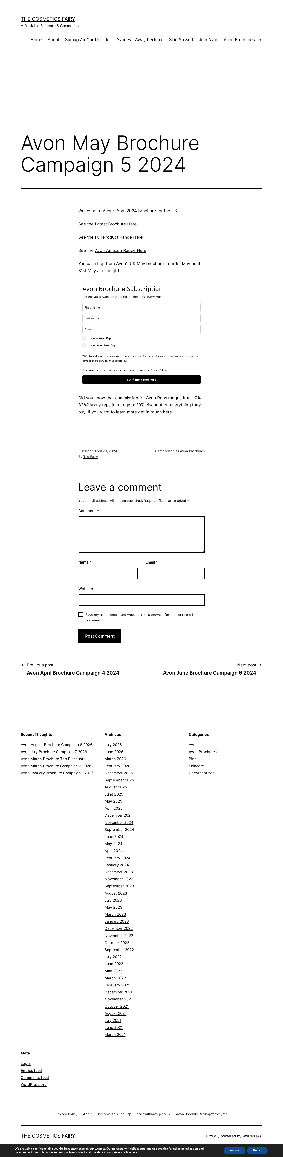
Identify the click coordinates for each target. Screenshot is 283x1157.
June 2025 (114, 794)
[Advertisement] (141, 95)
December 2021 (118, 992)
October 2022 (117, 942)
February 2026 (117, 766)
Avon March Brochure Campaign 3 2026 (56, 766)
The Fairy (90, 457)
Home (36, 39)
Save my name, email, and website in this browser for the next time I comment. (139, 617)
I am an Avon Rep (100, 338)
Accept (234, 1150)
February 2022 (117, 985)
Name (85, 562)
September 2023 (119, 886)
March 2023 (115, 914)
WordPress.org (34, 1084)
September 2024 (119, 829)
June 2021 (114, 1027)
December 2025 (119, 773)
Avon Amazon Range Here (120, 250)
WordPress (251, 1136)
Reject (257, 1150)
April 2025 (114, 808)
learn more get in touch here (144, 411)
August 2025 (116, 787)
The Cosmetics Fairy (48, 19)
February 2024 (118, 858)
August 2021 (115, 1013)
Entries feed (31, 1070)
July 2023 (113, 900)
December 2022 (119, 928)
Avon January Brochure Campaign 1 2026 (57, 773)
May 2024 (113, 843)
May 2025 (113, 801)
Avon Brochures (239, 39)
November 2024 (119, 822)
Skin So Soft (181, 39)
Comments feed (35, 1077)
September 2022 (119, 950)
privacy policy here (124, 1152)
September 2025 (119, 780)
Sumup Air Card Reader (88, 39)
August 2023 (116, 893)
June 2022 (114, 964)
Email (151, 562)
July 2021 (113, 1020)
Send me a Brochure (141, 380)
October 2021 (117, 1006)
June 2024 (114, 836)
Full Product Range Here (119, 237)
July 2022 (113, 957)
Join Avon (208, 39)
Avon (193, 745)
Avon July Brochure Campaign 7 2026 (54, 752)
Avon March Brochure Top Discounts (53, 759)
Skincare (196, 766)
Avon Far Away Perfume (140, 39)
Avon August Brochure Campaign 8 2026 (56, 745)
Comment (88, 511)
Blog (193, 759)
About (53, 39)
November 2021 (119, 999)
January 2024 (117, 865)
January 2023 (117, 921)
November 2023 (119, 879)
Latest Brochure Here (116, 223)
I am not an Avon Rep (102, 345)
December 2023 (119, 872)
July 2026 (113, 745)
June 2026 (114, 752)
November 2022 (119, 935)
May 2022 (113, 971)
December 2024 (119, 815)
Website (85, 588)
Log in (26, 1063)
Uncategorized (202, 773)
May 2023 (113, 907)
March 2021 (115, 1034)
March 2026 (115, 759)
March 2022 (115, 978)
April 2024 (114, 850)
